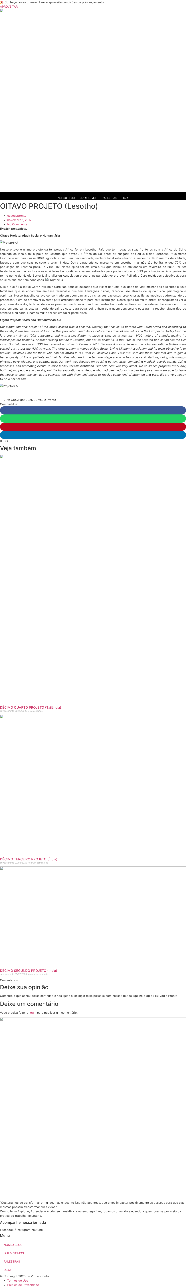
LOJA (125, 197)
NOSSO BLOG (66, 197)
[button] (93, 410)
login (32, 1012)
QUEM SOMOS (88, 197)
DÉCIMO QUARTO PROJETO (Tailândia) (30, 707)
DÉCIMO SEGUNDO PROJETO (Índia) (28, 971)
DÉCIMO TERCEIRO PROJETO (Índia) (28, 859)
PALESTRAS (109, 197)
